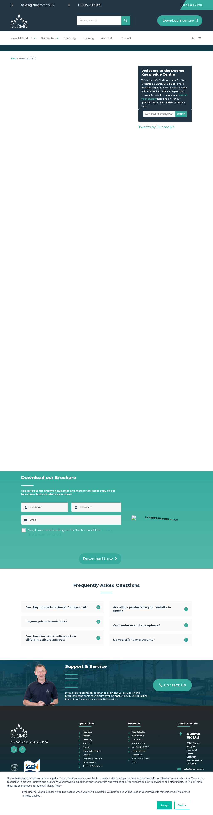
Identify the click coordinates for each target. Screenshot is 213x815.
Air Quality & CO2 (140, 747)
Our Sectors (49, 38)
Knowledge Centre (191, 5)
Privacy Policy (89, 762)
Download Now (98, 558)
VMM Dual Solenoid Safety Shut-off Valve (53, 154)
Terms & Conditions (92, 766)
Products (87, 732)
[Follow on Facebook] (22, 749)
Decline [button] (182, 805)
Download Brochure (178, 20)
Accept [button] (164, 805)
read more (31, 316)
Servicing (70, 38)
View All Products (22, 38)
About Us (107, 38)
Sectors (86, 735)
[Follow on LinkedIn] (14, 749)
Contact (126, 38)
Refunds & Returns (92, 759)
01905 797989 (89, 5)
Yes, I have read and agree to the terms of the (70, 532)
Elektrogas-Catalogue (77, 440)
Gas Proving (138, 735)
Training (88, 38)
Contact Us (175, 685)
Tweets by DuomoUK (156, 127)
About (86, 747)
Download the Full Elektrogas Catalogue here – (77, 308)
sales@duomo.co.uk (37, 5)
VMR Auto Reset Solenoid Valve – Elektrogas (56, 419)
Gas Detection (139, 732)
